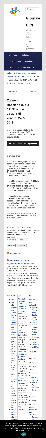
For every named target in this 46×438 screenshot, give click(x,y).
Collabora (29, 61)
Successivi (34, 91)
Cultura (10, 67)
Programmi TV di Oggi (19, 261)
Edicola (21, 335)
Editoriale (25, 55)
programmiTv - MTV (14, 264)
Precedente (12, 91)
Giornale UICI (20, 72)
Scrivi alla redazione (26, 67)
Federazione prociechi (35, 334)
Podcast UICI (15, 253)
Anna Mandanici (22, 215)
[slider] (34, 143)
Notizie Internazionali (33, 409)
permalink (10, 218)
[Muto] (29, 143)
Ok (24, 434)
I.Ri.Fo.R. (35, 344)
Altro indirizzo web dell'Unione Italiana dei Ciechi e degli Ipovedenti (22, 306)
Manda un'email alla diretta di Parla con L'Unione (14, 420)
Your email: (11, 237)
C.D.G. (34, 352)
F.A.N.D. (35, 380)
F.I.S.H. (35, 383)
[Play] (10, 143)
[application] (23, 143)
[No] (43, 429)
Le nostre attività (14, 61)
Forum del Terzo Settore (35, 387)
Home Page (12, 55)
